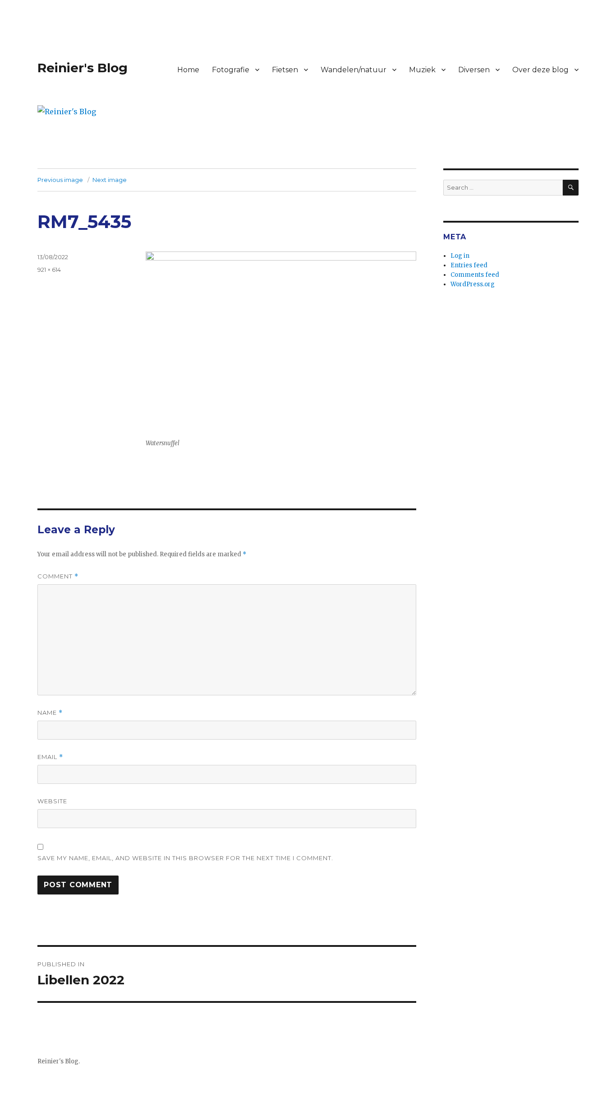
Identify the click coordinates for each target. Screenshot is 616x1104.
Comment (57, 576)
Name (50, 713)
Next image (109, 179)
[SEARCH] (571, 188)
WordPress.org (473, 284)
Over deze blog (540, 69)
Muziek (422, 69)
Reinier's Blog (82, 67)
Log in (460, 256)
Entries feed (469, 265)
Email (50, 757)
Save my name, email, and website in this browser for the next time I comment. (185, 858)
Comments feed (475, 275)
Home (188, 69)
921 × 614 (49, 269)
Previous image (60, 179)
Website (52, 801)
